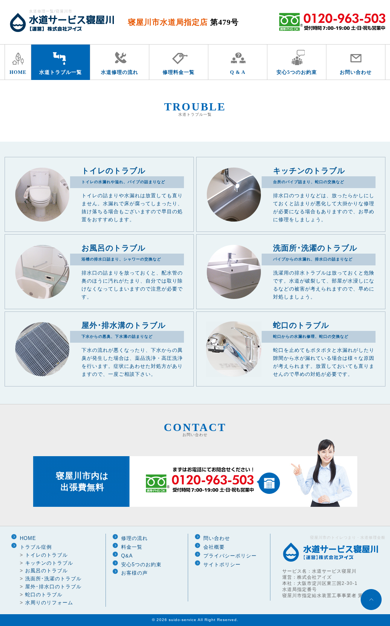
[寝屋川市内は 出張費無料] (195, 505)
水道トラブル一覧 (60, 72)
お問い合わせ (356, 72)
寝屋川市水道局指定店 (183, 22)
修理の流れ (134, 538)
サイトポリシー (222, 564)
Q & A (237, 72)
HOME (18, 72)
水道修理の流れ (119, 72)
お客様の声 (134, 573)
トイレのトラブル (46, 555)
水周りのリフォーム (49, 602)
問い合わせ (216, 538)
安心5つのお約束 (297, 72)
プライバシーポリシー (230, 556)
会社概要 (214, 547)
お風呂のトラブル (46, 570)
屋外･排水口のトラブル (53, 586)
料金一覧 (131, 547)
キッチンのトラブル (49, 563)
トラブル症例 (36, 547)
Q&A (127, 556)
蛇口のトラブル (43, 594)
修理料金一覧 (179, 72)
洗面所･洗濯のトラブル (53, 578)
